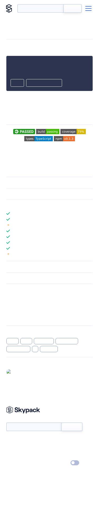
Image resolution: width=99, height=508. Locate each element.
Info (89, 225)
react (26, 341)
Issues (11, 311)
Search (72, 8)
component (67, 341)
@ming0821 (23, 371)
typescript (43, 341)
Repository (15, 318)
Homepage (15, 304)
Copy (17, 83)
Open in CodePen (44, 83)
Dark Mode (59, 463)
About (11, 448)
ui (35, 349)
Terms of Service (64, 455)
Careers (12, 455)
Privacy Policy (17, 463)
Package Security (20, 297)
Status (56, 440)
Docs (10, 440)
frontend (48, 349)
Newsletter (15, 420)
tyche (12, 341)
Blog (54, 448)
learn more (44, 205)
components (18, 349)
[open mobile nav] (88, 8)
